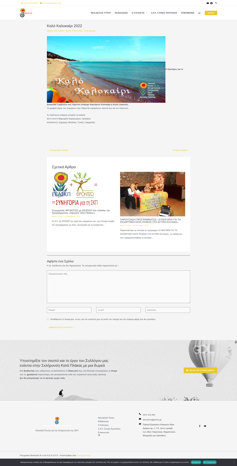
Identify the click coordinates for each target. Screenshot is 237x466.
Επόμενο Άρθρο (181, 150)
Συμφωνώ (196, 462)
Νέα (80, 31)
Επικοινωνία (187, 13)
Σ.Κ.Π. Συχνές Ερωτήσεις (164, 13)
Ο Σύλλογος (138, 13)
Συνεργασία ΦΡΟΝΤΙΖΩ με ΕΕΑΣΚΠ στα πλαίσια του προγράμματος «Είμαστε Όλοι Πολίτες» (81, 211)
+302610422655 (30, 3)
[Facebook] (211, 3)
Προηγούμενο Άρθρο (57, 150)
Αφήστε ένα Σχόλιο (55, 31)
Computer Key (83, 455)
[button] (216, 3)
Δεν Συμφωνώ (210, 462)
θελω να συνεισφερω (202, 370)
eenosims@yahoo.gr (51, 3)
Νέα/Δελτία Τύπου (101, 13)
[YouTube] (208, 3)
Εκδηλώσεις (121, 13)
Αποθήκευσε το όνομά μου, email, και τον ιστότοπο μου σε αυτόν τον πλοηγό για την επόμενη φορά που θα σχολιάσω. (103, 319)
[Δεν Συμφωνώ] (234, 462)
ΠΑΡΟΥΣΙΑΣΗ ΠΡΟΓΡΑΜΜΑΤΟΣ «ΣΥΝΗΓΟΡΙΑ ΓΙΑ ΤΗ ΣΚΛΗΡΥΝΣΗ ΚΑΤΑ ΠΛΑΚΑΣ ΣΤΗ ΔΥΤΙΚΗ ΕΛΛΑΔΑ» (150, 220)
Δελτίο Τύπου (72, 31)
